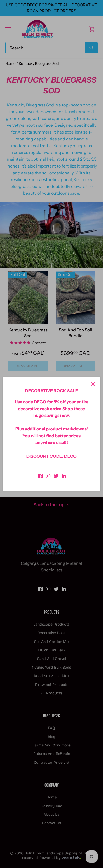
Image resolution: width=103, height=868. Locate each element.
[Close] (93, 384)
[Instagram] (48, 475)
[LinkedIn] (64, 475)
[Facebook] (40, 475)
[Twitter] (56, 475)
